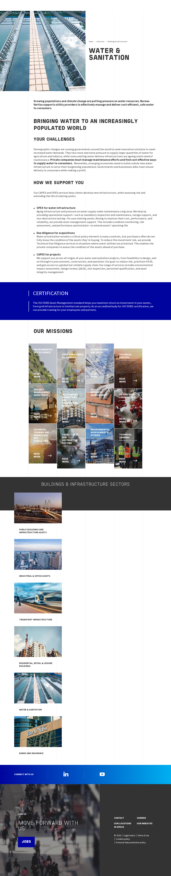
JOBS (26, 841)
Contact (119, 818)
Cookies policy (123, 839)
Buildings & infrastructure (117, 41)
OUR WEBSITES (144, 823)
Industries (100, 41)
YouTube (102, 774)
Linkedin (65, 774)
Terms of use (143, 835)
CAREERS (141, 818)
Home (91, 41)
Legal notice (129, 835)
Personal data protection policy (131, 842)
